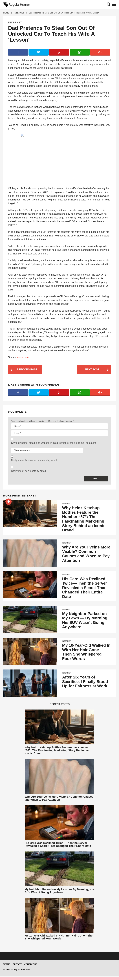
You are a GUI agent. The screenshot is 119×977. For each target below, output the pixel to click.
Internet (15, 22)
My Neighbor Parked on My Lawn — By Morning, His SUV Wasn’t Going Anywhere (85, 620)
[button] (108, 4)
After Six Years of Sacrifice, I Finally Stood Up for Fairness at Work (85, 681)
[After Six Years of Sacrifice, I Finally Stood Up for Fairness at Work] (30, 683)
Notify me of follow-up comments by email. (34, 460)
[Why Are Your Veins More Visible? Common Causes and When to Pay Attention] (30, 553)
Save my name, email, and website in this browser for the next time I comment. (54, 443)
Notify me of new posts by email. (28, 471)
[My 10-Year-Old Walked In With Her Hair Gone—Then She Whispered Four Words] (30, 651)
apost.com (23, 357)
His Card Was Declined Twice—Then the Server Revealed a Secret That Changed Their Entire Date (84, 588)
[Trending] (8, 502)
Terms (6, 964)
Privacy (17, 964)
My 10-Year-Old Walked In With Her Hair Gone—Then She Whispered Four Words (86, 652)
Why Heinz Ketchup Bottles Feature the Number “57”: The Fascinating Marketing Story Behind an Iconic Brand (83, 518)
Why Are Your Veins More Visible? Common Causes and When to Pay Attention (86, 554)
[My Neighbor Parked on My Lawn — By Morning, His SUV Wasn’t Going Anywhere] (30, 619)
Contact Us (30, 964)
